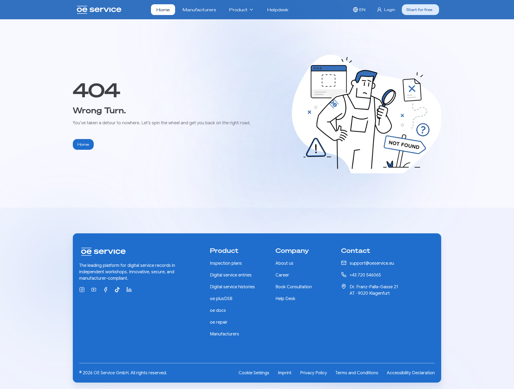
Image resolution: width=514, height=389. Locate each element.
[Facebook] (105, 289)
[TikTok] (117, 289)
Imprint (285, 373)
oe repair (219, 322)
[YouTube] (93, 289)
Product (238, 9)
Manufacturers (199, 9)
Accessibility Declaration (411, 373)
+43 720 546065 (365, 275)
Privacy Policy (313, 373)
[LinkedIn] (129, 289)
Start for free (419, 9)
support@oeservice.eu (372, 263)
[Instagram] (82, 289)
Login (389, 9)
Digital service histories (232, 287)
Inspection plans (226, 263)
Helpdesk (277, 9)
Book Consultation (293, 287)
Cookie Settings (254, 373)
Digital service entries (231, 275)
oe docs (218, 310)
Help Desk (285, 298)
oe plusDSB (221, 298)
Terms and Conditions (356, 373)
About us (284, 263)
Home (163, 9)
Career (282, 275)
